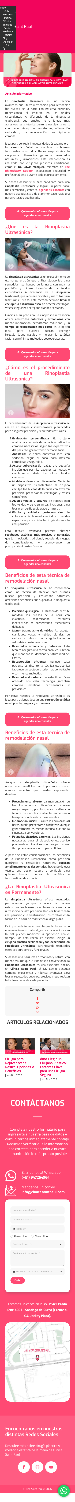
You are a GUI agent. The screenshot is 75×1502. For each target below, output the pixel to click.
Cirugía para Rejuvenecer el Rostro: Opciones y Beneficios (19, 1065)
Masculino (41, 1236)
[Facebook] (37, 998)
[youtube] (51, 1467)
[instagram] (37, 1467)
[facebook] (24, 1467)
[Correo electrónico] (37, 1012)
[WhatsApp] (37, 1007)
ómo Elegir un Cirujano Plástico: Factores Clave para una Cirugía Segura (53, 1067)
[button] (4, 48)
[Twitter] (37, 1003)
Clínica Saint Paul (33, 1489)
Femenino (20, 1236)
